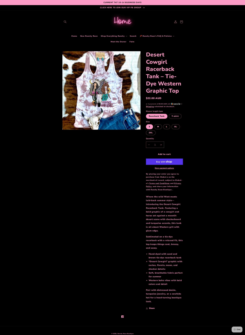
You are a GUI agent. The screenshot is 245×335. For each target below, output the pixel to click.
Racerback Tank (157, 116)
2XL (151, 132)
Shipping (150, 106)
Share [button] (152, 308)
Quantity (150, 138)
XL (175, 126)
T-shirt (175, 116)
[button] (65, 22)
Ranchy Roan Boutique (126, 334)
